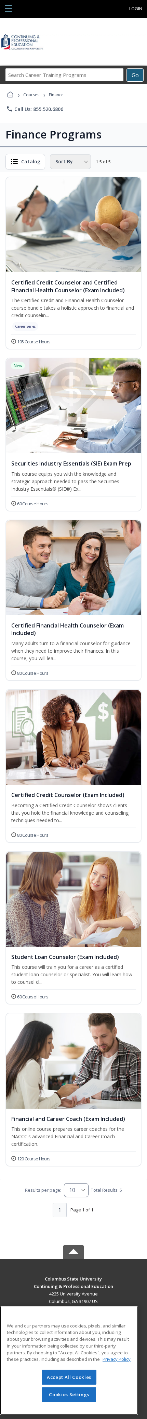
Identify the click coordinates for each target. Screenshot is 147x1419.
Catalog (30, 161)
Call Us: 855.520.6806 (34, 108)
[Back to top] (73, 1284)
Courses (31, 95)
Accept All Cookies (69, 1377)
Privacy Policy (117, 1359)
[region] (69, 1360)
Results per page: (43, 1190)
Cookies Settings (69, 1394)
